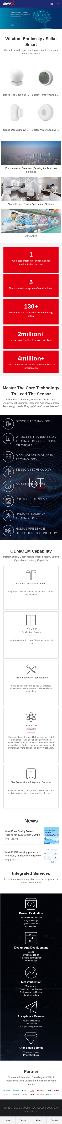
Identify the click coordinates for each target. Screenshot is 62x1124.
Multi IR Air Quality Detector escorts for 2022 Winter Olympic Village (22, 833)
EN (57, 4)
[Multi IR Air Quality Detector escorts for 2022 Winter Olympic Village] (51, 835)
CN (51, 4)
